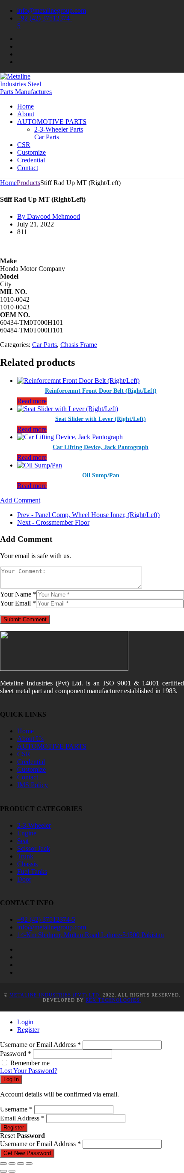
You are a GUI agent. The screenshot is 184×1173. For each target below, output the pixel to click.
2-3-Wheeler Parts (58, 129)
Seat (23, 840)
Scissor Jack (33, 848)
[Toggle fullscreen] (12, 1163)
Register (28, 1029)
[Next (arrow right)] (12, 1171)
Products (28, 182)
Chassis (27, 863)
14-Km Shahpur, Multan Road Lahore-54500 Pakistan (90, 934)
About (25, 114)
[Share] (20, 1163)
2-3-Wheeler (34, 825)
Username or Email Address (40, 1044)
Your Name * (18, 594)
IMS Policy (32, 784)
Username (16, 1109)
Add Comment (20, 500)
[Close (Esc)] (29, 1163)
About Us (30, 738)
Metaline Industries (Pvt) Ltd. (55, 994)
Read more (32, 401)
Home (25, 106)
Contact (27, 167)
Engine (26, 833)
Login (25, 1022)
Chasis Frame (78, 344)
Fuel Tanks (32, 871)
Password (15, 1053)
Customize (31, 152)
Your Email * (18, 603)
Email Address (22, 1118)
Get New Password (27, 1153)
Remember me (30, 1063)
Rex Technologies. (113, 999)
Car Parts (46, 137)
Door (24, 879)
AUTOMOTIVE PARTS (51, 121)
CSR (23, 144)
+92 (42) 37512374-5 (46, 919)
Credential (31, 160)
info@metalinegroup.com (51, 10)
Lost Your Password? (28, 1070)
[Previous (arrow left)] (3, 1171)
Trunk (25, 856)
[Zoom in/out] (3, 1163)
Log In (11, 1079)
